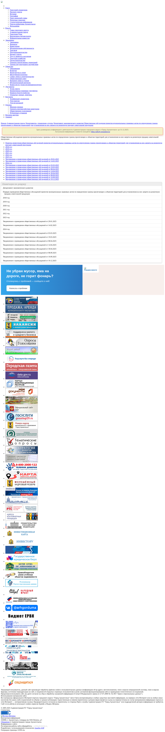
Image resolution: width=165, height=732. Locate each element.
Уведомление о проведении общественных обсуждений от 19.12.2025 (32, 179)
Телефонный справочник (19, 99)
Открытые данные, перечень (21, 95)
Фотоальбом (14, 26)
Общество (9, 66)
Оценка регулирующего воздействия (24, 64)
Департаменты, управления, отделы (39, 123)
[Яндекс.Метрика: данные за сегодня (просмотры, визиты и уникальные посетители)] (8, 716)
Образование (15, 68)
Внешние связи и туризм (19, 81)
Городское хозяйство (18, 58)
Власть (8, 28)
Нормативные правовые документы (23, 91)
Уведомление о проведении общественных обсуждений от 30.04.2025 (32, 173)
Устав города (15, 89)
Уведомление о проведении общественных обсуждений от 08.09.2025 (32, 175)
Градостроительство (17, 60)
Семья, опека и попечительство (22, 77)
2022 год (8, 155)
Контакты (9, 97)
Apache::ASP (39, 728)
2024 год (8, 163)
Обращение (5, 722)
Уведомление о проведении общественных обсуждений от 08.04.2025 (32, 169)
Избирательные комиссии (20, 38)
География (14, 16)
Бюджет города (15, 54)
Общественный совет (18, 79)
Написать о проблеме (18, 288)
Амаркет (8, 117)
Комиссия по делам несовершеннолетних (26, 85)
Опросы (8, 105)
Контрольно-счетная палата (20, 36)
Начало (3, 123)
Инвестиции (15, 46)
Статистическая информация (21, 22)
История (13, 14)
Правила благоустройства (20, 93)
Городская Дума (16, 34)
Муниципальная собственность (22, 48)
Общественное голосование (20, 111)
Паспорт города (16, 12)
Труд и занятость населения (20, 56)
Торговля (13, 50)
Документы (9, 87)
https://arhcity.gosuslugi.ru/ (100, 132)
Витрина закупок (12, 115)
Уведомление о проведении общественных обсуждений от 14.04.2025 (32, 171)
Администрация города (19, 32)
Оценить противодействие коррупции (24, 109)
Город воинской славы (18, 18)
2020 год (8, 151)
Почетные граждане (17, 20)
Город (7, 8)
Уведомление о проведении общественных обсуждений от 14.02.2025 (32, 161)
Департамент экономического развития (68, 123)
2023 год (8, 157)
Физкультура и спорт (18, 73)
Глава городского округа (19, 30)
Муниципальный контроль (20, 83)
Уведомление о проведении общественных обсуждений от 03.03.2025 (32, 165)
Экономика (9, 40)
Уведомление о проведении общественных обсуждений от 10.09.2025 (32, 177)
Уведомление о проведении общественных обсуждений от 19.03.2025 (32, 167)
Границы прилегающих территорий (23, 62)
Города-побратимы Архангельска (22, 24)
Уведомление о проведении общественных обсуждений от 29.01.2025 (32, 159)
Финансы (13, 44)
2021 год (8, 153)
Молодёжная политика (18, 75)
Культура (13, 70)
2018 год (8, 147)
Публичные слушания (18, 113)
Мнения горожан (16, 107)
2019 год (8, 149)
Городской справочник (18, 10)
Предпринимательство (18, 52)
